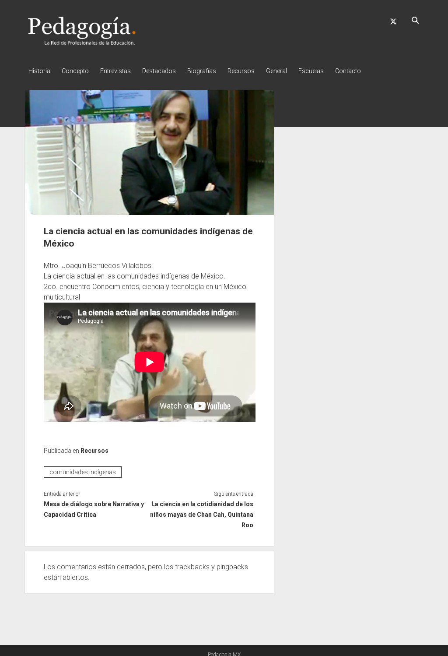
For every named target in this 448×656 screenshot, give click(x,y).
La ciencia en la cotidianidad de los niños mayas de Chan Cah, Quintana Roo (201, 515)
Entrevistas (115, 70)
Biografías (201, 70)
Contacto (348, 70)
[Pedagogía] (82, 43)
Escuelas (311, 70)
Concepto (75, 70)
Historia (39, 70)
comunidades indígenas (82, 472)
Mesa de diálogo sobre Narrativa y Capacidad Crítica (94, 509)
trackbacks (192, 567)
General (276, 70)
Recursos (241, 70)
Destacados (159, 70)
